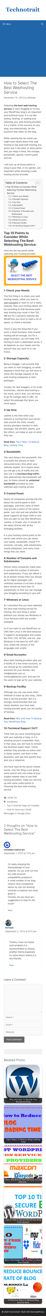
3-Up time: (16, 202)
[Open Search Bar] (42, 24)
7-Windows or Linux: (19, 217)
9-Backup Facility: (19, 223)
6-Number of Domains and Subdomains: (23, 212)
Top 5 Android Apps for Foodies (23, 805)
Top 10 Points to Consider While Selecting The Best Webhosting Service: (22, 190)
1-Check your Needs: (20, 196)
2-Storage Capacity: (20, 199)
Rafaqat (9, 927)
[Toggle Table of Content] (36, 183)
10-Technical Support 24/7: (23, 226)
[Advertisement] (23, 52)
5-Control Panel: (18, 208)
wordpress (12, 801)
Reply (10, 910)
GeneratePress (37, 1312)
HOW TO (12, 797)
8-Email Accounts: (19, 220)
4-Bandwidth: (17, 205)
